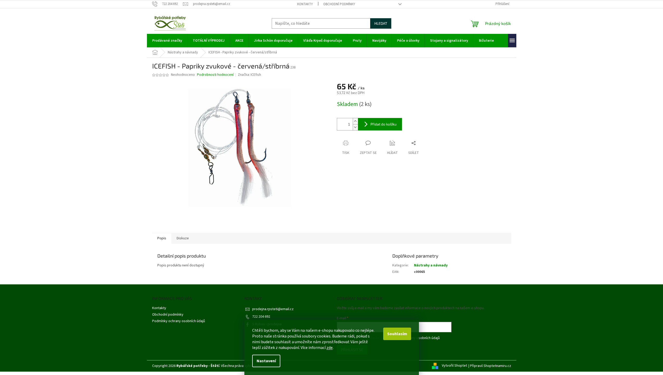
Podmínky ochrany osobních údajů (178, 321)
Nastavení (266, 361)
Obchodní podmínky (339, 4)
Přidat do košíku (383, 124)
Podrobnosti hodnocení (215, 74)
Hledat (380, 23)
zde (329, 348)
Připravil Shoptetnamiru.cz (490, 365)
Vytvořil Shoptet (454, 365)
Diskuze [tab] (183, 238)
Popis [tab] (161, 238)
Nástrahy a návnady (431, 265)
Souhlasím (397, 334)
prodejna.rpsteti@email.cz (273, 309)
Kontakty (305, 4)
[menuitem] (167, 40)
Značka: (249, 74)
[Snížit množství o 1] (355, 127)
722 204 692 (261, 316)
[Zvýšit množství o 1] (355, 121)
